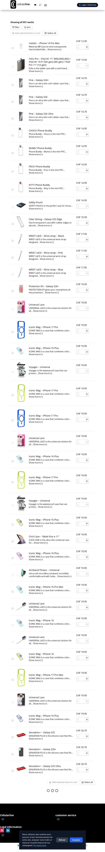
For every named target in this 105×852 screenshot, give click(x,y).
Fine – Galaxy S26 (38, 96)
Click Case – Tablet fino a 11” (44, 536)
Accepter (76, 840)
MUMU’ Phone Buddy (40, 148)
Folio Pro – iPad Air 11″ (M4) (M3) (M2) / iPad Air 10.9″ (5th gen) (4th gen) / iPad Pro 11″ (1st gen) (50, 61)
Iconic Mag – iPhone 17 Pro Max (46, 674)
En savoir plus (40, 845)
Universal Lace (36, 304)
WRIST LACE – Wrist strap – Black (46, 235)
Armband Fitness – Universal (44, 570)
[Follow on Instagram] (2, 830)
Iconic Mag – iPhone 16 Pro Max (46, 586)
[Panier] (35, 5)
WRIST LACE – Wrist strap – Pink (46, 252)
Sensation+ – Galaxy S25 (42, 732)
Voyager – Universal (39, 367)
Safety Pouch (36, 202)
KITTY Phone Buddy (39, 184)
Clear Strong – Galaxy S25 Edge (45, 219)
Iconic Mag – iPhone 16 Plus (44, 348)
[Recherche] (40, 5)
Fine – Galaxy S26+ (39, 80)
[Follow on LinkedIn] (8, 830)
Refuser (62, 840)
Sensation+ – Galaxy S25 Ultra (45, 766)
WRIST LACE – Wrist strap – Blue (46, 269)
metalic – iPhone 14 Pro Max (44, 43)
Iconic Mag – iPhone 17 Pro (43, 327)
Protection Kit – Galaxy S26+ (44, 286)
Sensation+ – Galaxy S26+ (42, 749)
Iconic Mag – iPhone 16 (41, 620)
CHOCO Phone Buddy (40, 130)
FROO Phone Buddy (39, 166)
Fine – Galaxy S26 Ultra (41, 113)
